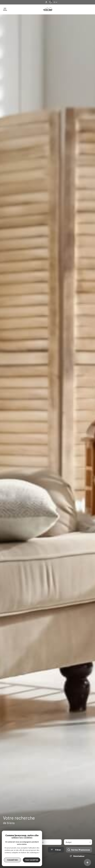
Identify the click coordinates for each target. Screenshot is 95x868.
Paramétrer (12, 860)
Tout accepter (31, 860)
